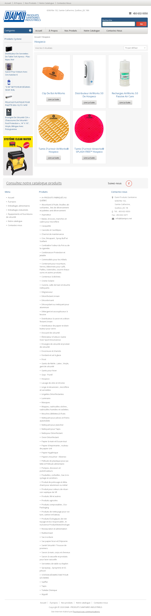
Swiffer (45, 582)
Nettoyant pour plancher (53, 425)
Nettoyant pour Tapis (51, 429)
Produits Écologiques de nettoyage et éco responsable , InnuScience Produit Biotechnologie (55, 521)
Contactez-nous (64, 3)
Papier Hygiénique (50, 452)
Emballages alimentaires (19, 205)
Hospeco (46, 378)
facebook (128, 183)
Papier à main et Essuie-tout (54, 441)
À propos (18, 3)
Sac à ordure (47, 537)
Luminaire (46, 398)
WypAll (45, 594)
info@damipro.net (124, 218)
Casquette (46, 226)
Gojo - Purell (47, 374)
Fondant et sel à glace (51, 355)
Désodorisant (48, 300)
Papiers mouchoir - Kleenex (54, 456)
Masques (46, 402)
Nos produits (30, 3)
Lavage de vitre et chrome (53, 383)
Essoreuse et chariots (51, 351)
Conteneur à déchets (51, 276)
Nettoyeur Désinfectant (52, 433)
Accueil (8, 3)
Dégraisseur (47, 292)
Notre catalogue (46, 3)
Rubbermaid (47, 533)
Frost (44, 359)
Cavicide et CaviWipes (51, 230)
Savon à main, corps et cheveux (56, 552)
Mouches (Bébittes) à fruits (53, 413)
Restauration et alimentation (54, 528)
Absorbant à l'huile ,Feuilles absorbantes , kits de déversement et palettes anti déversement (54, 207)
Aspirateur (46, 214)
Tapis (44, 586)
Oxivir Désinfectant (50, 437)
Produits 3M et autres (51, 496)
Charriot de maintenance (53, 234)
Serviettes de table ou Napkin (55, 563)
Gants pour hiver (49, 370)
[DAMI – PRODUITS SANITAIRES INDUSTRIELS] (22, 16)
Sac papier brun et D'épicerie (55, 541)
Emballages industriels (18, 210)
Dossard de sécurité (51, 332)
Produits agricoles (50, 500)
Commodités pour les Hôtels (54, 259)
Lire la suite (53, 99)
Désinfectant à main (51, 296)
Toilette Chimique (49, 590)
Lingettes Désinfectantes (53, 394)
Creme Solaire (48, 280)
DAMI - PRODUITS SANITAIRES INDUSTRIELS (83, 607)
